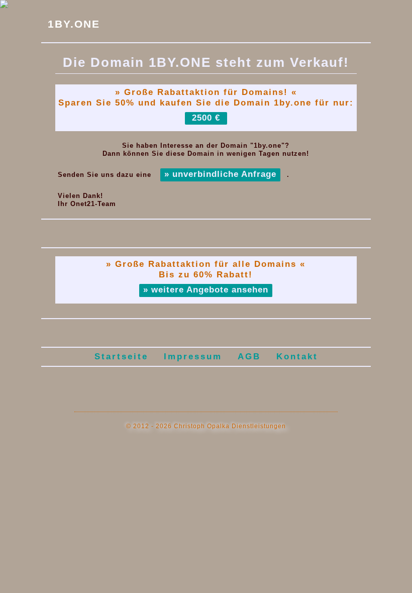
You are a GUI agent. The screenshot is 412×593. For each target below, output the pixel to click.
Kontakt (297, 356)
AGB (249, 356)
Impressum (193, 356)
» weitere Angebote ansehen (205, 289)
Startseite (121, 356)
